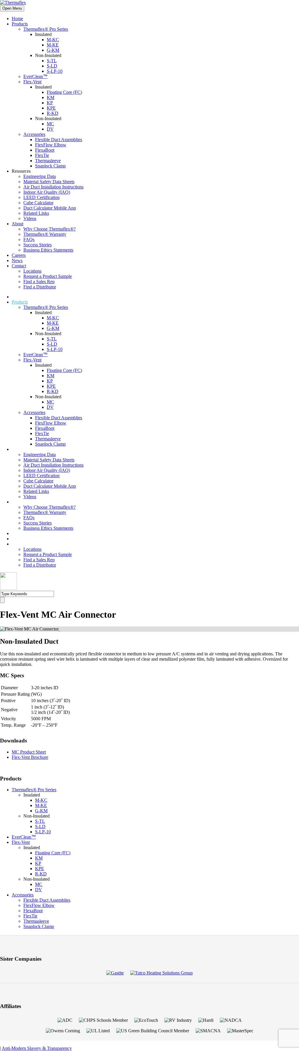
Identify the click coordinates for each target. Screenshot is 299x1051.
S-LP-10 (54, 71)
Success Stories (37, 244)
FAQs (28, 239)
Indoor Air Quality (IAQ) (46, 192)
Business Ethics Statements (48, 249)
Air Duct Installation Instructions (53, 186)
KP (50, 102)
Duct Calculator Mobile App (49, 207)
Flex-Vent (32, 81)
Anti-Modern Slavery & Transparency (37, 1048)
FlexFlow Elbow (50, 144)
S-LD (52, 65)
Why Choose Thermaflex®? (49, 228)
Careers (19, 255)
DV (50, 129)
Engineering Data (39, 176)
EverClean (35, 76)
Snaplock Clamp (50, 165)
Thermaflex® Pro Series (45, 29)
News (17, 260)
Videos (29, 218)
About (17, 223)
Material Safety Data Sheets (48, 181)
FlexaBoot (44, 150)
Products (20, 23)
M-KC (53, 39)
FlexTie (42, 155)
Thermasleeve (48, 160)
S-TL (52, 60)
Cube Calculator (38, 202)
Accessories (34, 134)
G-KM (53, 50)
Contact (19, 265)
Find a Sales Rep (39, 281)
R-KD (52, 113)
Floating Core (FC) (64, 92)
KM (50, 97)
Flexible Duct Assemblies (58, 139)
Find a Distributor (39, 286)
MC (50, 123)
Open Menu (12, 8)
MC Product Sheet (29, 751)
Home (17, 18)
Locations (32, 271)
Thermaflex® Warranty (44, 234)
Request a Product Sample (47, 276)
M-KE (53, 44)
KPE (51, 107)
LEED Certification (41, 197)
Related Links (36, 213)
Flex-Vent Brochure (30, 757)
